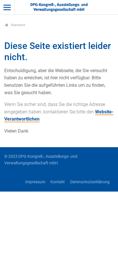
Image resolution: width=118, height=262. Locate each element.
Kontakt (57, 182)
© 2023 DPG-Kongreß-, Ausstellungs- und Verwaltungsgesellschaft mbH (40, 160)
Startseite (17, 25)
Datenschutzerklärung (90, 182)
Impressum (35, 182)
